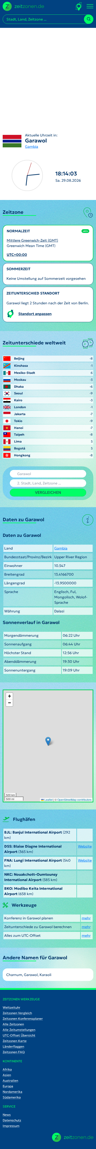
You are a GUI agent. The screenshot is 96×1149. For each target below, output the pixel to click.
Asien (7, 1075)
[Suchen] (88, 19)
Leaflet (48, 799)
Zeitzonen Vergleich (17, 1013)
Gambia (31, 146)
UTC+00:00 (17, 254)
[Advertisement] (48, 76)
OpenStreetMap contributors (74, 799)
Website (85, 846)
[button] (48, 741)
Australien (10, 1081)
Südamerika (12, 1097)
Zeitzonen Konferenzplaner (23, 1019)
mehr (86, 918)
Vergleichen (48, 492)
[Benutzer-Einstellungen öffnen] (79, 6)
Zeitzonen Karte (15, 1041)
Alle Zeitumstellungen (19, 1030)
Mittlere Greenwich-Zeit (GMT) (32, 240)
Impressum (11, 1126)
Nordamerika (12, 1092)
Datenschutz (12, 1120)
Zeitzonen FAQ (14, 1052)
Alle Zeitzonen (13, 1024)
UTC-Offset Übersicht (19, 1035)
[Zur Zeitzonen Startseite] (23, 6)
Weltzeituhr (11, 1007)
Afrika (7, 1069)
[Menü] (90, 6)
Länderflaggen (13, 1046)
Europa (8, 1086)
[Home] (72, 1137)
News (7, 1115)
